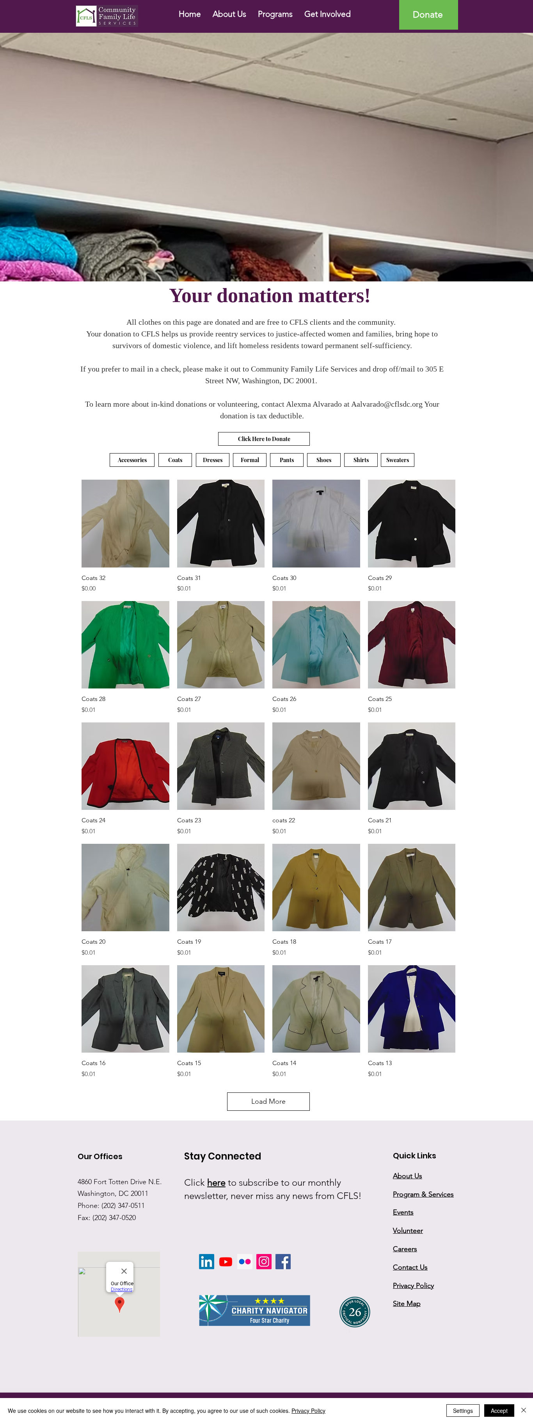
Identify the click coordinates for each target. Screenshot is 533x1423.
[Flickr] (244, 1261)
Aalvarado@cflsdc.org (387, 404)
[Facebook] (283, 1261)
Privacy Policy (308, 1410)
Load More (268, 1101)
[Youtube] (225, 1261)
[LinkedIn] (206, 1261)
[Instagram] (264, 1261)
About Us (407, 1176)
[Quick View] (125, 523)
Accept (499, 1410)
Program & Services (423, 1194)
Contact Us (410, 1267)
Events (403, 1212)
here (216, 1182)
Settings (463, 1410)
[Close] (523, 1410)
